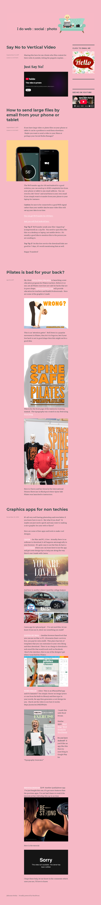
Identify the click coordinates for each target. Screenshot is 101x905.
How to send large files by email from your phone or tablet (33, 115)
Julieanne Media (12, 896)
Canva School (29, 548)
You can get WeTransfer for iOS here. (38, 216)
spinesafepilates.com (44, 288)
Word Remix (62, 732)
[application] (83, 102)
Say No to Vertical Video (31, 47)
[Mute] (90, 106)
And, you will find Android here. (36, 221)
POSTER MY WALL (31, 635)
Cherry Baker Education (41, 280)
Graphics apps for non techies (37, 509)
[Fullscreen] (92, 106)
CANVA (27, 539)
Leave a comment (12, 58)
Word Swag (28, 414)
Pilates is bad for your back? (35, 272)
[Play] (75, 106)
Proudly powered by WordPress (29, 896)
